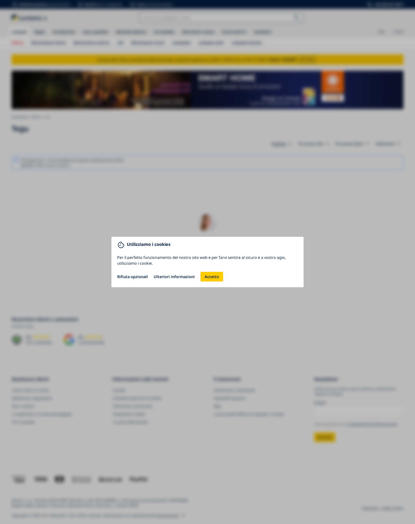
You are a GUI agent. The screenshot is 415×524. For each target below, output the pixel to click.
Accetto (212, 276)
